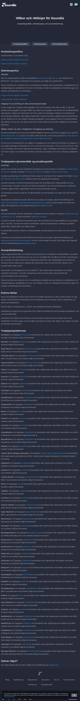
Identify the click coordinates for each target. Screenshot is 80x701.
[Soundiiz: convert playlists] (40, 673)
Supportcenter (32, 680)
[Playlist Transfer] (9, 4)
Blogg (7, 680)
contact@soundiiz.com (10, 136)
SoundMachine (32, 588)
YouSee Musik (31, 477)
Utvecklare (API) (46, 684)
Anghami (25, 463)
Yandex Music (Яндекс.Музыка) (53, 453)
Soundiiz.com (43, 78)
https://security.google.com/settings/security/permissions (23, 203)
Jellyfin (23, 491)
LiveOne (24, 498)
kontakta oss (54, 665)
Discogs (24, 526)
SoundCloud (29, 397)
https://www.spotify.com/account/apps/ (16, 240)
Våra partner (46, 680)
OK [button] (74, 695)
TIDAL (21, 370)
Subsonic (25, 561)
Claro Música (30, 602)
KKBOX (23, 581)
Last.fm (23, 425)
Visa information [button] (9, 696)
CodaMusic (28, 630)
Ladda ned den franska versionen (14, 64)
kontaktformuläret (45, 206)
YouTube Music (33, 356)
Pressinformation (69, 680)
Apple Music (29, 349)
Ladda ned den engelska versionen (14, 60)
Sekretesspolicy (40, 44)
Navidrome (27, 547)
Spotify (22, 342)
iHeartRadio (28, 575)
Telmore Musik (32, 505)
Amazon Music (32, 363)
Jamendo (25, 644)
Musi (20, 411)
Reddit (22, 446)
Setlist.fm (25, 554)
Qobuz (22, 384)
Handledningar (18, 680)
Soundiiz (24, 335)
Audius (22, 609)
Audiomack (28, 404)
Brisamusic (28, 540)
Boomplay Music (34, 533)
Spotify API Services (39, 217)
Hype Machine (31, 512)
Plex (19, 484)
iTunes (22, 418)
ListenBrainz (29, 432)
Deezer (23, 377)
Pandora (24, 470)
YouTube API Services (33, 172)
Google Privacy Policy (58, 172)
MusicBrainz (29, 439)
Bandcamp (27, 519)
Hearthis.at (27, 623)
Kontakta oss (32, 684)
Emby (21, 595)
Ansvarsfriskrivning (59, 44)
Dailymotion (28, 616)
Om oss (56, 680)
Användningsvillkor (20, 44)
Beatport (24, 568)
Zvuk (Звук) (28, 637)
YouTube (24, 390)
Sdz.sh (55, 78)
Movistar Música (34, 651)
